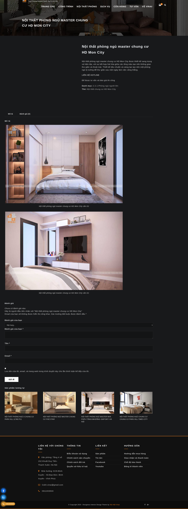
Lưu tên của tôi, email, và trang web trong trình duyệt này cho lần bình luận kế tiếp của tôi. (47, 371)
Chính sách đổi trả (76, 462)
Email (8, 356)
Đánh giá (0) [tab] (25, 114)
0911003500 (47, 491)
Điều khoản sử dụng (77, 454)
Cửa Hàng (120, 6)
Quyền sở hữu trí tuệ (77, 466)
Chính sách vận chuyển (78, 458)
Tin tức (99, 458)
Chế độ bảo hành (132, 462)
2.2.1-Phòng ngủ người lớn (105, 86)
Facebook (100, 462)
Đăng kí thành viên (133, 466)
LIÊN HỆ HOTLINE (90, 75)
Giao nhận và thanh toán (136, 458)
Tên (7, 343)
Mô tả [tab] (10, 114)
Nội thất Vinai (115, 504)
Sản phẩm (100, 454)
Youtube (99, 466)
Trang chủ (48, 6)
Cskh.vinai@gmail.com (52, 485)
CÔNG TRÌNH (65, 6)
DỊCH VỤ (105, 6)
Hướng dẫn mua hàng (135, 454)
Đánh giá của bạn (13, 320)
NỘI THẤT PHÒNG (87, 6)
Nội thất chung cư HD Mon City (101, 89)
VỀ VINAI (147, 6)
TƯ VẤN (134, 6)
